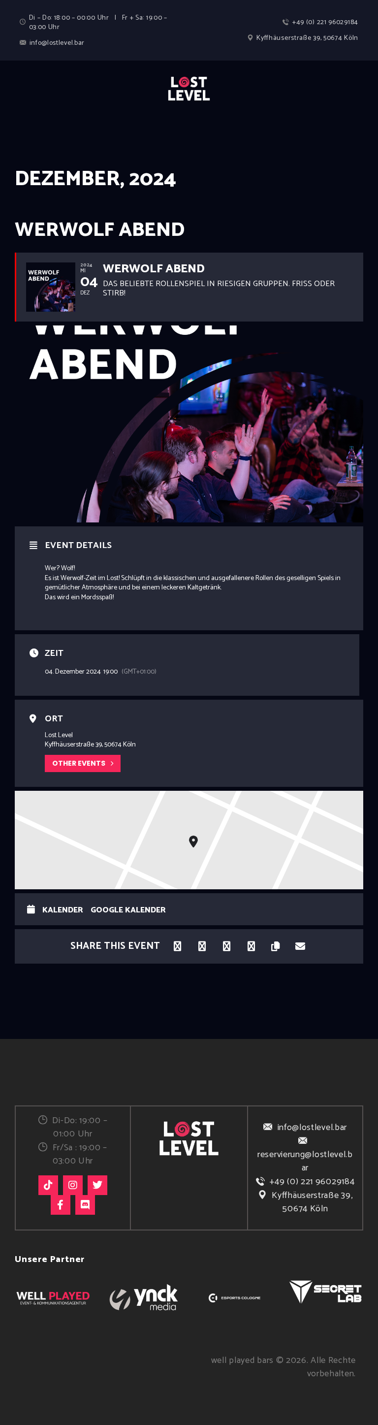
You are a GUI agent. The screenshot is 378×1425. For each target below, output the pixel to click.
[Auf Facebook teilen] (177, 946)
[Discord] (85, 1205)
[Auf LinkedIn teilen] (201, 946)
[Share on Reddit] (251, 946)
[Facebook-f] (60, 1205)
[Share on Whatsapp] (226, 946)
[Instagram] (73, 1185)
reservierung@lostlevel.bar (305, 1161)
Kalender (62, 910)
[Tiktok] (48, 1185)
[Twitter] (97, 1185)
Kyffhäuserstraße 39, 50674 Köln (312, 1202)
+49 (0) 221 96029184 (312, 1181)
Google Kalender (128, 910)
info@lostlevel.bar (312, 1127)
